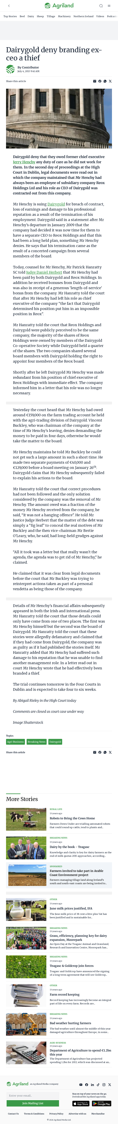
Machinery (64, 16)
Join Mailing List (32, 1103)
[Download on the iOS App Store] (81, 1104)
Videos (100, 16)
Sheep (40, 16)
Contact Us (13, 1113)
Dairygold (56, 204)
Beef (22, 16)
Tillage (51, 16)
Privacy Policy (56, 1113)
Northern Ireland (83, 16)
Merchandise (98, 1113)
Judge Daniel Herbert (44, 272)
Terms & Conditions (34, 1113)
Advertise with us (77, 1113)
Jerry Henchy (24, 162)
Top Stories (10, 16)
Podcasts (112, 16)
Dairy (31, 16)
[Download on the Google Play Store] (101, 1104)
